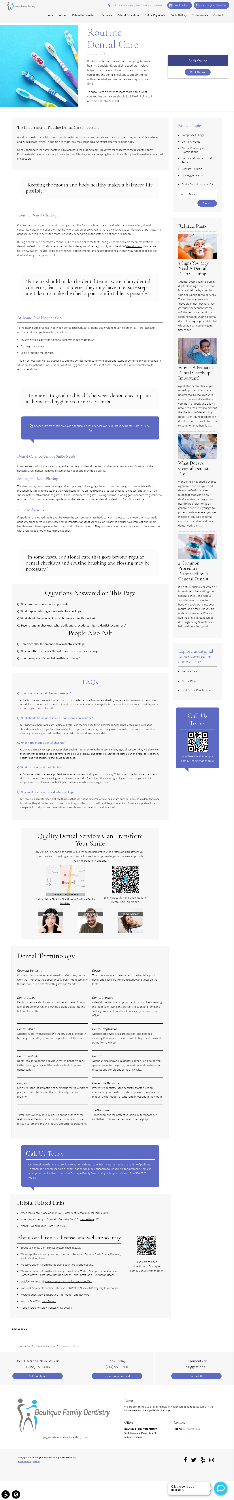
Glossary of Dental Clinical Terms (82, 1213)
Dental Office (189, 681)
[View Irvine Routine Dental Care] (39, 106)
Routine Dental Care (41, 1328)
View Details (49, 1301)
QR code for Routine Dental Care (31, 1336)
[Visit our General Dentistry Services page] (50, 932)
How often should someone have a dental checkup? (52, 644)
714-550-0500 (138, 1173)
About (63, 15)
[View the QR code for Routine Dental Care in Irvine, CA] (125, 892)
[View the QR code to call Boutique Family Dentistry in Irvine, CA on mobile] (198, 751)
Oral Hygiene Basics (193, 175)
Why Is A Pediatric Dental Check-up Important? (196, 373)
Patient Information (84, 15)
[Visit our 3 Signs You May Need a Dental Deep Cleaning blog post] (197, 258)
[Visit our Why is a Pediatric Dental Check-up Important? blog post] (197, 363)
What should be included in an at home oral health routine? (57, 618)
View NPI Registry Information (101, 1288)
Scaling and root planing (112, 495)
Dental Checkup (191, 141)
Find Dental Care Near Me (197, 690)
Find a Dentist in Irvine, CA (197, 184)
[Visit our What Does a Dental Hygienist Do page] (130, 932)
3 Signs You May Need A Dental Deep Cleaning (193, 268)
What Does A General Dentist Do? (193, 468)
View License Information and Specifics (68, 1281)
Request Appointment (117, 1376)
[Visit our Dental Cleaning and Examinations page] (90, 932)
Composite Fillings (193, 135)
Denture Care (189, 671)
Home (50, 15)
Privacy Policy (24, 1461)
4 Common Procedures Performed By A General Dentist (193, 571)
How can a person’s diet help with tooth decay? (50, 658)
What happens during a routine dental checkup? (50, 611)
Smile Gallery (179, 15)
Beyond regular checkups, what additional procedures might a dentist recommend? (73, 625)
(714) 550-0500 (111, 101)
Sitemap (36, 1461)
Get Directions (37, 1376)
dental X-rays (134, 246)
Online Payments (154, 15)
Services (107, 15)
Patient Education (128, 15)
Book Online (181, 5)
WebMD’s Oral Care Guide (46, 1226)
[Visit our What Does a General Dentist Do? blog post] (197, 458)
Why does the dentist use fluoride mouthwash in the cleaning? (59, 651)
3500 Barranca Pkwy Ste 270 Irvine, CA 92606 (137, 5)
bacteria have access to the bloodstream (75, 150)
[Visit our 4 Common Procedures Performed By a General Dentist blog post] (197, 558)
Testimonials (200, 15)
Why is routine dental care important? (44, 604)
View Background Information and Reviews (63, 1294)
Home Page (87, 1219)
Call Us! (213, 5)
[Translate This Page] (16, 1494)
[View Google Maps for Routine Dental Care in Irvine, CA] (65, 895)
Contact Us (220, 15)
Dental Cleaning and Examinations (194, 150)
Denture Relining (192, 169)
